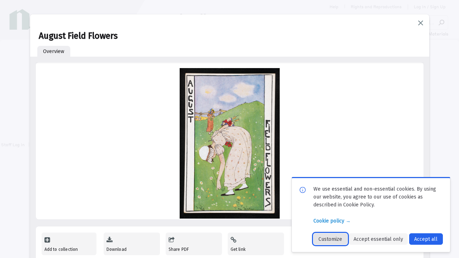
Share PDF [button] (179, 249)
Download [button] (117, 249)
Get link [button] (238, 249)
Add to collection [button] (61, 249)
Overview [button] (53, 51)
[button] (420, 23)
